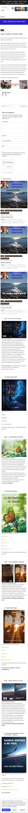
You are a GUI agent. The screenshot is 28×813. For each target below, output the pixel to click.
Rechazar (14, 809)
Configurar (22, 809)
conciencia (3, 221)
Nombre (4, 135)
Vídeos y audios (4, 213)
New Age (9, 222)
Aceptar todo (6, 809)
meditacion (3, 222)
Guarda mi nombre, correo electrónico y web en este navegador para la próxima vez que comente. (13, 154)
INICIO (4, 1)
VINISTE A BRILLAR (6, 262)
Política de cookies (12, 806)
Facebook (9, 1)
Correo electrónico (7, 140)
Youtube (7, 3)
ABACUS (5, 546)
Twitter (24, 1)
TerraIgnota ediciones (8, 411)
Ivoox (12, 3)
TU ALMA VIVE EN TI (6, 308)
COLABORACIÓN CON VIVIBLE (6, 106)
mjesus (9, 31)
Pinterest (21, 3)
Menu (3, 17)
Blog (2, 30)
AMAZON (5, 542)
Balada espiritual (12, 219)
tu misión (21, 222)
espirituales (15, 221)
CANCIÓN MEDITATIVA (7, 217)
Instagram (15, 1)
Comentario (5, 121)
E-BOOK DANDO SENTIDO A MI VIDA (10, 789)
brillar (18, 265)
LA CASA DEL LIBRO (7, 549)
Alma (6, 219)
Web (3, 146)
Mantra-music (22, 221)
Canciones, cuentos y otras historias (13, 210)
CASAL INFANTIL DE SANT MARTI (12, 34)
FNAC (4, 539)
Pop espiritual (15, 222)
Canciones (19, 219)
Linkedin (16, 3)
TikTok (20, 1)
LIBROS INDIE (6, 536)
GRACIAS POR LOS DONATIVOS (23, 106)
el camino (9, 221)
